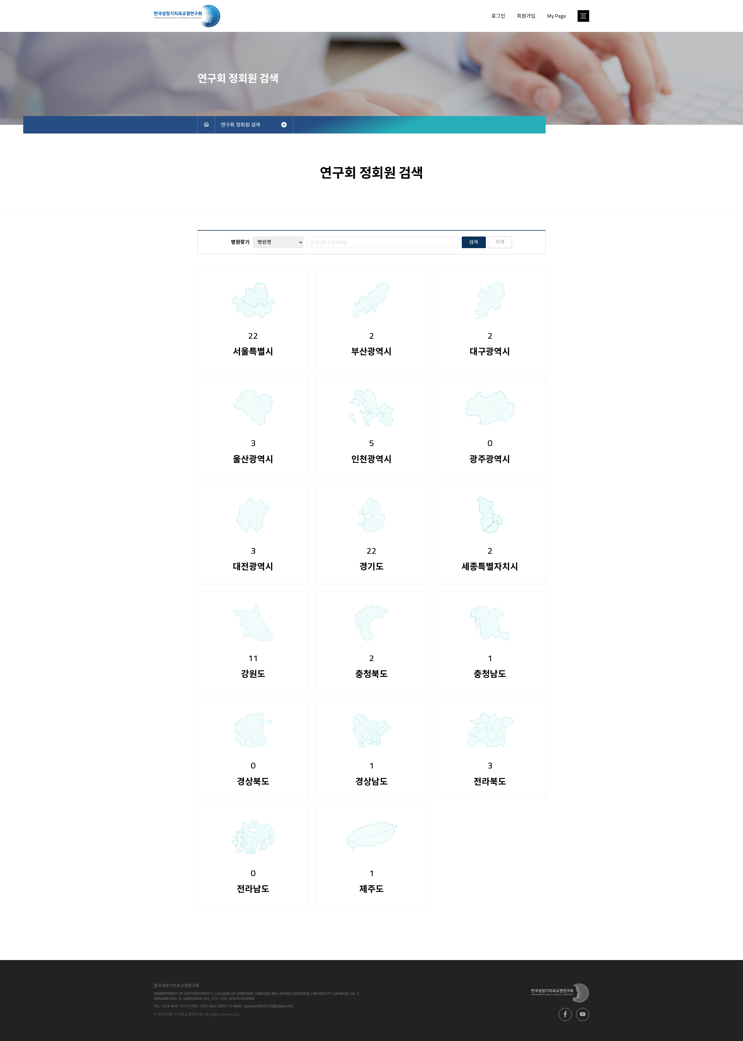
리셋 (500, 242)
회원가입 (526, 16)
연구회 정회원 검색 (240, 125)
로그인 (498, 16)
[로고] (187, 16)
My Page (556, 16)
